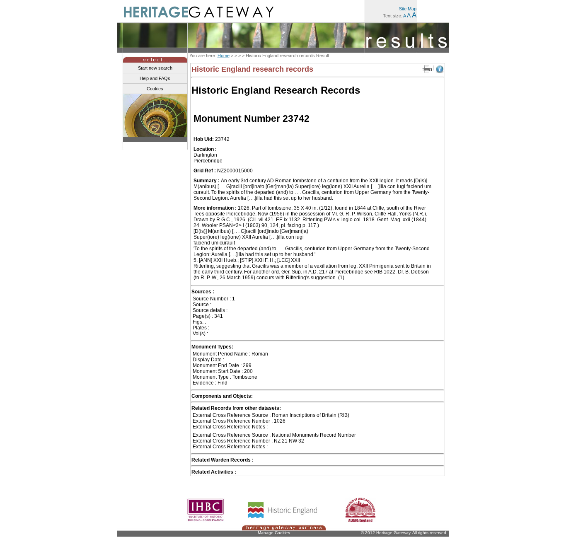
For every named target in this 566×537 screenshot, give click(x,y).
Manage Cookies (274, 532)
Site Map (407, 8)
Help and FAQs (155, 78)
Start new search (155, 67)
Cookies (155, 88)
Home (224, 55)
